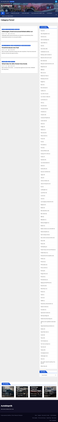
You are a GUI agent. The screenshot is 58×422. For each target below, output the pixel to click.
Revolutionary (44, 279)
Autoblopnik (6, 6)
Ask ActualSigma (44, 39)
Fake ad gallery (15, 13)
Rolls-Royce (43, 288)
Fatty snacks (43, 135)
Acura (42, 30)
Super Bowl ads (44, 331)
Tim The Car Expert (45, 343)
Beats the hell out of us (45, 57)
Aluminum (43, 36)
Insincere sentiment (45, 171)
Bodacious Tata (44, 75)
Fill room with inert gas (37, 13)
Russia (42, 291)
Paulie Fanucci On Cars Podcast (47, 249)
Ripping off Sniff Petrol (45, 282)
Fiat (41, 141)
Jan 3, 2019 (48, 393)
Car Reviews (43, 99)
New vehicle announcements (47, 237)
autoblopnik (12, 33)
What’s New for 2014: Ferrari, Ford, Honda (14, 64)
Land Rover (43, 192)
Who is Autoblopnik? (7, 16)
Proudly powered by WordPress (6, 415)
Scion (42, 297)
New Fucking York (44, 234)
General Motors (44, 150)
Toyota (42, 349)
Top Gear (43, 346)
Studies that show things (46, 318)
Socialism (43, 309)
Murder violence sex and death (47, 228)
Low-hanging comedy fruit (10, 29)
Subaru (42, 328)
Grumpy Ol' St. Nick (45, 153)
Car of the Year (44, 93)
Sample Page (48, 417)
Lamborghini (43, 189)
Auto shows (43, 48)
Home (7, 13)
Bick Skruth (43, 60)
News (42, 240)
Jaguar (42, 174)
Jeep (42, 177)
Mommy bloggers (44, 222)
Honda (9, 61)
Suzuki (42, 334)
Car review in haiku (45, 96)
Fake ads (43, 132)
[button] (56, 14)
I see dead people (44, 162)
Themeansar (20, 415)
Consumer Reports (44, 117)
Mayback (42, 204)
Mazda (42, 207)
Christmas (43, 111)
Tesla (42, 337)
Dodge (42, 126)
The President (44, 340)
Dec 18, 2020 (34, 393)
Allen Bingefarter (44, 33)
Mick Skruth (43, 213)
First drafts (43, 144)
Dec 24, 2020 (20, 393)
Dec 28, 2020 (6, 393)
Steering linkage (44, 315)
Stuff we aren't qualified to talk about (48, 321)
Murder (42, 225)
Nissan (42, 243)
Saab (42, 294)
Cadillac (42, 90)
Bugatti (42, 81)
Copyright (49, 13)
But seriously (43, 87)
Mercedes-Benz (44, 210)
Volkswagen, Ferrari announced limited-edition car (17, 31)
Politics (42, 258)
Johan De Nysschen (17, 45)
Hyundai (42, 159)
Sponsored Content (45, 312)
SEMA (42, 300)
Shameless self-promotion (46, 303)
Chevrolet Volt (44, 108)
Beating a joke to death (6, 45)
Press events (43, 267)
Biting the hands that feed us (46, 63)
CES (42, 102)
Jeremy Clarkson (44, 180)
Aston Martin (43, 42)
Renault (42, 276)
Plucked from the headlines (46, 255)
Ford (6, 61)
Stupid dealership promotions (47, 325)
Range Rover (43, 273)
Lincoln (42, 195)
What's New (13, 61)
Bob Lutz (42, 72)
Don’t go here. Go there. (46, 415)
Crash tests (43, 120)
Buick (42, 84)
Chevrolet (43, 105)
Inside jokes (43, 168)
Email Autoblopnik (53, 415)
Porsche (42, 261)
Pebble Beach (44, 252)
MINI (42, 216)
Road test (43, 285)
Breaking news (44, 78)
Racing (42, 270)
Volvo (42, 358)
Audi (42, 45)
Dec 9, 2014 (5, 33)
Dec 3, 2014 (5, 49)
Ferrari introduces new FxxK (10, 47)
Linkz (42, 198)
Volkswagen (17, 29)
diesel (42, 123)
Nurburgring (43, 246)
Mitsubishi (43, 219)
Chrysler (42, 114)
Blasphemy (43, 66)
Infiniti (42, 165)
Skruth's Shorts (44, 306)
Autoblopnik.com (44, 51)
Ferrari (3, 29)
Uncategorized (44, 352)
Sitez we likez (25, 13)
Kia (41, 186)
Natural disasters (44, 231)
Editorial (42, 129)
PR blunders (43, 264)
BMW (42, 69)
